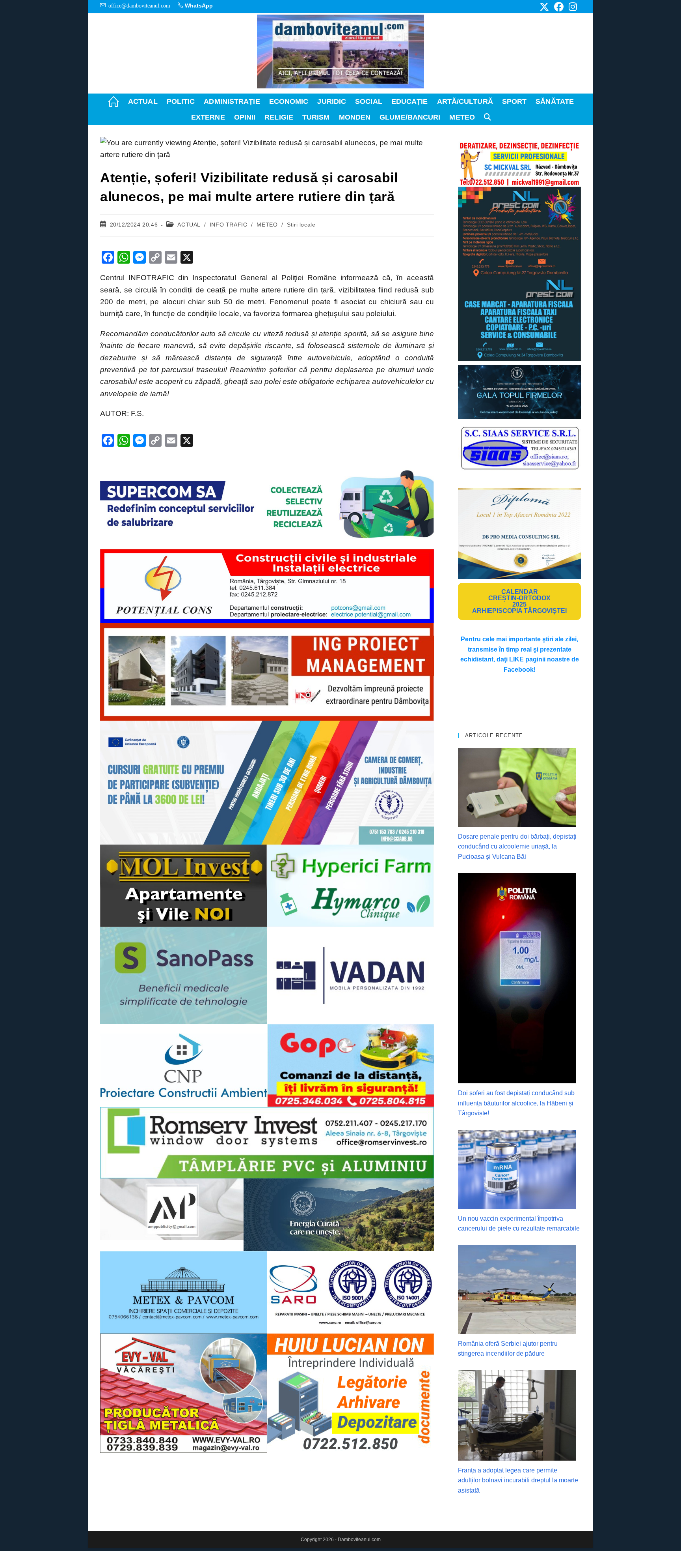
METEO (267, 224)
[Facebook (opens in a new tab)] (559, 6)
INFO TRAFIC (228, 224)
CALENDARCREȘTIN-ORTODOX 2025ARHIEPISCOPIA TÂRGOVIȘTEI (519, 601)
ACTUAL (188, 224)
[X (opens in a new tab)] (544, 6)
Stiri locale (301, 224)
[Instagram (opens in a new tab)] (571, 6)
